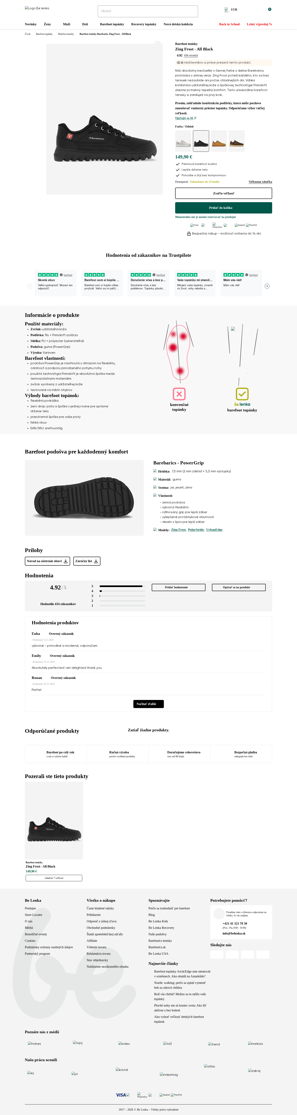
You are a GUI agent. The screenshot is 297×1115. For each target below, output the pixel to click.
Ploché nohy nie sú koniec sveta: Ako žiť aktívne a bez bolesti (180, 1008)
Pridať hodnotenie (176, 587)
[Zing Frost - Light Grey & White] (183, 141)
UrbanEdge (214, 529)
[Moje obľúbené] (248, 10)
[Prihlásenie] (258, 10)
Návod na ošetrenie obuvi (44, 561)
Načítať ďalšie (146, 704)
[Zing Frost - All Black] (201, 141)
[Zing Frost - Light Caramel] (219, 141)
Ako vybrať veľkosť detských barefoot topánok (179, 1019)
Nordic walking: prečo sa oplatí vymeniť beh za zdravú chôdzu (180, 985)
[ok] (192, 11)
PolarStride (196, 529)
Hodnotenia (39, 575)
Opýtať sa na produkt (236, 587)
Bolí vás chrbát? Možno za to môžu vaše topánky (180, 996)
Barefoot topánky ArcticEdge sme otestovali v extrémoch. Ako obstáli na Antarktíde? (182, 974)
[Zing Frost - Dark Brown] (237, 141)
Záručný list (83, 561)
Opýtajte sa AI (184, 118)
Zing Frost (178, 529)
